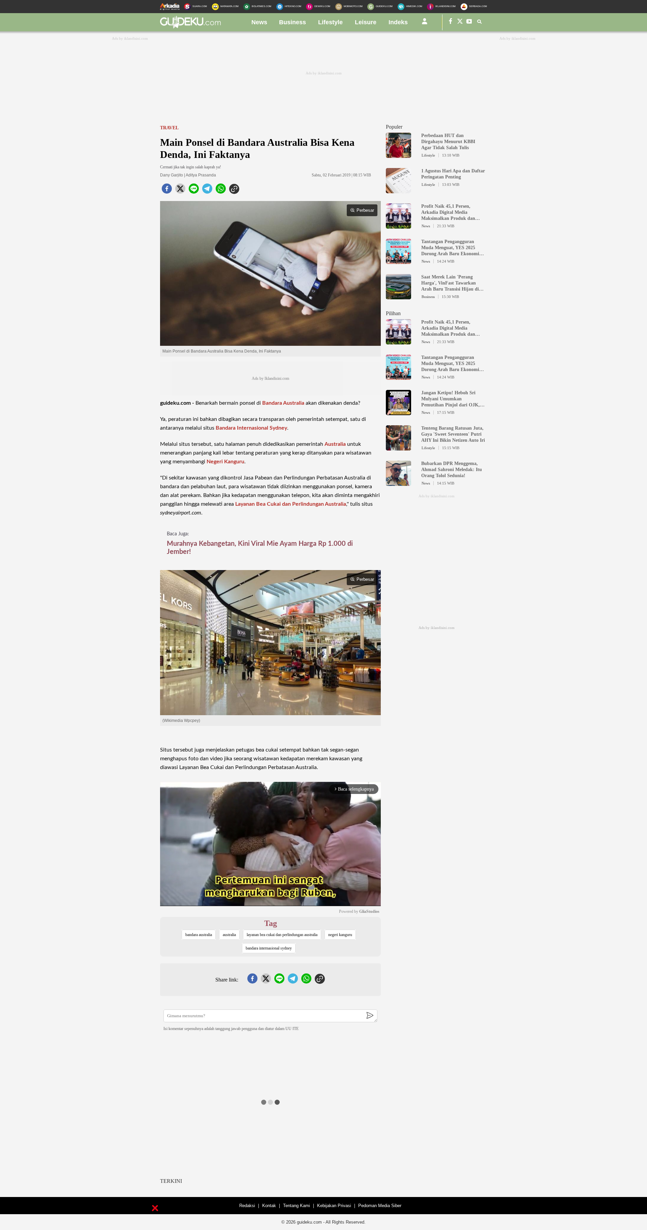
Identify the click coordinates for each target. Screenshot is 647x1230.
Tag (270, 923)
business (292, 22)
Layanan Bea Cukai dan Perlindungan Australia (290, 504)
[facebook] (167, 191)
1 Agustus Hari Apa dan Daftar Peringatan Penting (453, 173)
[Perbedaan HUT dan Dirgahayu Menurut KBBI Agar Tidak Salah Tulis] (398, 155)
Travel (169, 127)
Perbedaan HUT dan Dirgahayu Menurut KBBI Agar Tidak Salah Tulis (448, 141)
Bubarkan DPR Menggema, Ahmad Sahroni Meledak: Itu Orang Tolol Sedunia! (451, 469)
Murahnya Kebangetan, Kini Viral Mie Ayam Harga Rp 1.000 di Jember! (260, 547)
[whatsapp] (220, 191)
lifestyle (330, 22)
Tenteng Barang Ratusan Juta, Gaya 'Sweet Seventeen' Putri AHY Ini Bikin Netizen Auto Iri (453, 434)
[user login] (425, 24)
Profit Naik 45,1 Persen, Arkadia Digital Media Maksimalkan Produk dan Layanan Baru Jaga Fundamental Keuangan (448, 213)
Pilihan (393, 313)
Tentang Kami (296, 1205)
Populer (394, 127)
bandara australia (198, 934)
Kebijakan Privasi (334, 1205)
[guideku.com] (190, 26)
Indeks (398, 22)
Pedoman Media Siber (379, 1205)
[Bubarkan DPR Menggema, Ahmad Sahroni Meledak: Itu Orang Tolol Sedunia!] (398, 483)
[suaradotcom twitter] (460, 22)
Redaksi (247, 1205)
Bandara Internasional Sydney (251, 428)
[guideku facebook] (451, 22)
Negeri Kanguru (225, 461)
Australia (335, 444)
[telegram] (207, 191)
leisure (365, 22)
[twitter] (180, 191)
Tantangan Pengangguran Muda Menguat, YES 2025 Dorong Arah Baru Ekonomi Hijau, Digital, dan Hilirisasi (450, 248)
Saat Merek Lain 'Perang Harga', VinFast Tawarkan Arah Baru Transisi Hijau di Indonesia (450, 283)
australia (229, 934)
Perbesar (365, 210)
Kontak (269, 1205)
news (259, 22)
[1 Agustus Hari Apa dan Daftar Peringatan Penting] (398, 190)
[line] (194, 191)
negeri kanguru (340, 934)
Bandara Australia (283, 403)
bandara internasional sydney (269, 948)
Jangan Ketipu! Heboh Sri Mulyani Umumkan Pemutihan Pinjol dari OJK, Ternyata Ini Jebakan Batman (452, 399)
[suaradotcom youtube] (469, 22)
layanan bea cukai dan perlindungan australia (282, 934)
